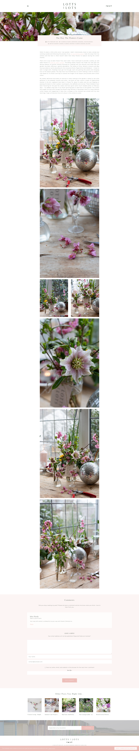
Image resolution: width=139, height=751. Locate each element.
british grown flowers (56, 43)
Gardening (74, 41)
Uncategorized (88, 41)
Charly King (84, 745)
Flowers (66, 43)
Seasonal (80, 41)
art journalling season (77, 54)
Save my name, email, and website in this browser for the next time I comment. (70, 667)
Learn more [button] (51, 748)
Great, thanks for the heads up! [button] (126, 748)
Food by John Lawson (57, 62)
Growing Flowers (74, 43)
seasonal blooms (85, 43)
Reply (31, 624)
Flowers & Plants (66, 41)
